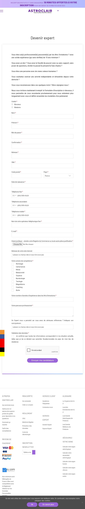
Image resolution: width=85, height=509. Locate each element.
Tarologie (19, 281)
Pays (46, 172)
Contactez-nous (47, 407)
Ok (32, 504)
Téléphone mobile (18, 211)
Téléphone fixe (17, 192)
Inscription (33, 452)
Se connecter (26, 401)
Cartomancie (20, 267)
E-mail (14, 231)
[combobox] (14, 195)
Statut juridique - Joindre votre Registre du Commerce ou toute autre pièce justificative (42, 241)
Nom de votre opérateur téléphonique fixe (27, 221)
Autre (18, 290)
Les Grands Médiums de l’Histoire (67, 427)
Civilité (14, 101)
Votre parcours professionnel (22, 305)
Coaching (19, 287)
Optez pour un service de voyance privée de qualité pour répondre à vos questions (8, 413)
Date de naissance (18, 182)
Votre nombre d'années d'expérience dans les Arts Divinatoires (34, 296)
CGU (23, 418)
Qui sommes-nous (8, 405)
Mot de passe (17, 133)
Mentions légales (27, 422)
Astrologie (19, 264)
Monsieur (17, 104)
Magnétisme (20, 284)
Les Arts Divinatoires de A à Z (69, 409)
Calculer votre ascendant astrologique (67, 455)
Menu (1, 11)
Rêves (18, 270)
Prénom (15, 123)
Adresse (15, 152)
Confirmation (17, 142)
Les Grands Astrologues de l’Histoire (68, 418)
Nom (14, 113)
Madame (17, 107)
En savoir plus (48, 504)
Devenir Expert (47, 425)
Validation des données (20, 333)
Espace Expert (47, 428)
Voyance (19, 275)
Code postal (16, 172)
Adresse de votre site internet (22, 251)
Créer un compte (27, 405)
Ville (13, 162)
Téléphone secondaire (19, 202)
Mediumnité (20, 273)
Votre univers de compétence (22, 261)
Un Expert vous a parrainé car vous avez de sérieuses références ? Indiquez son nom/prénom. (42, 322)
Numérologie (20, 278)
